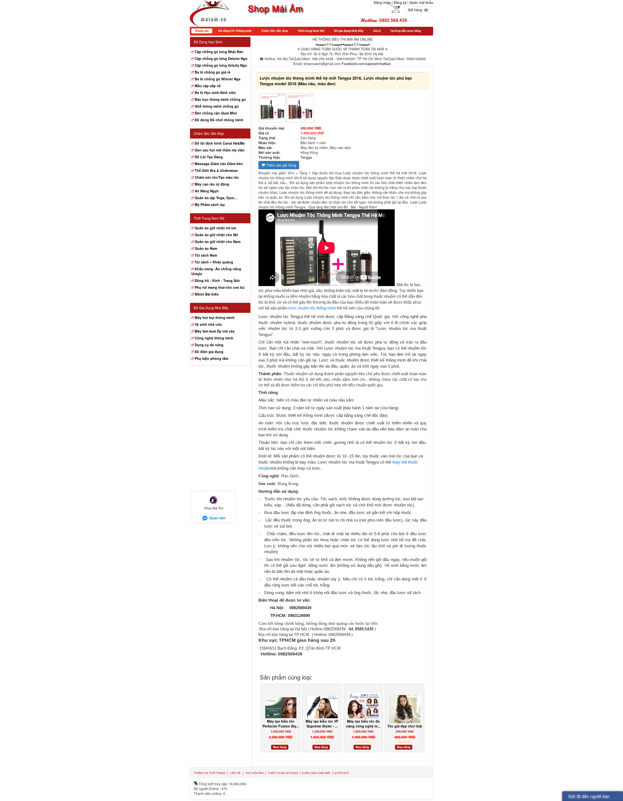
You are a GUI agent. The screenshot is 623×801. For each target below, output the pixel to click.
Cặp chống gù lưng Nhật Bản (219, 51)
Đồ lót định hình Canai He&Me (220, 143)
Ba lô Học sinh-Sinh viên (215, 92)
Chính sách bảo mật (316, 773)
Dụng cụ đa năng (209, 344)
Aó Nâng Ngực (207, 190)
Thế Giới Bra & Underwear (216, 170)
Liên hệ (235, 773)
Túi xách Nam (206, 255)
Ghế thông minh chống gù (217, 106)
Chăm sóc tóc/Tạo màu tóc (217, 177)
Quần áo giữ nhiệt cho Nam (217, 241)
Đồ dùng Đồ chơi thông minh (219, 119)
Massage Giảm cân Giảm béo (219, 163)
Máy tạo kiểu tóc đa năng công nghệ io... (363, 723)
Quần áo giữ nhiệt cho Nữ (216, 234)
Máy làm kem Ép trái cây (215, 331)
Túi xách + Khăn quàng (214, 262)
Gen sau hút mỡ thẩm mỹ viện (220, 150)
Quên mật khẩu (421, 2)
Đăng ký (400, 2)
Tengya (306, 157)
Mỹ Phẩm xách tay (210, 204)
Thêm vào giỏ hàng (280, 165)
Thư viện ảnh (254, 773)
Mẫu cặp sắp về (208, 85)
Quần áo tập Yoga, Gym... (216, 197)
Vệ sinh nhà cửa (208, 324)
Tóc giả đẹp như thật (404, 726)
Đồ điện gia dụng (209, 351)
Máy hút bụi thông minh (215, 317)
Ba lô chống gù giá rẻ (212, 72)
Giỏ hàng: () (418, 9)
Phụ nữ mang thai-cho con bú (220, 287)
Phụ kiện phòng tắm (211, 358)
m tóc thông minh (321, 308)
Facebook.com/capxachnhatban (366, 63)
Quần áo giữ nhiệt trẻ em (215, 227)
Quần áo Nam (206, 248)
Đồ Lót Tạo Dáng (209, 156)
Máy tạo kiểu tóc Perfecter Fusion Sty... (281, 723)
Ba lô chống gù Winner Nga (217, 78)
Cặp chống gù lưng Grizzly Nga (221, 65)
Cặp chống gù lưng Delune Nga (221, 58)
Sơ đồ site (341, 773)
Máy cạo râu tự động (212, 184)
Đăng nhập (382, 2)
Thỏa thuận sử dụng (283, 773)
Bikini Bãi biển (207, 294)
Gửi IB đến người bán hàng (589, 797)
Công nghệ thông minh (214, 337)
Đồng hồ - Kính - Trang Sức (217, 280)
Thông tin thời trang (209, 773)
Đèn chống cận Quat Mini (216, 113)
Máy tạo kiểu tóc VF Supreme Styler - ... (322, 723)
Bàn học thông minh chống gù (220, 99)
